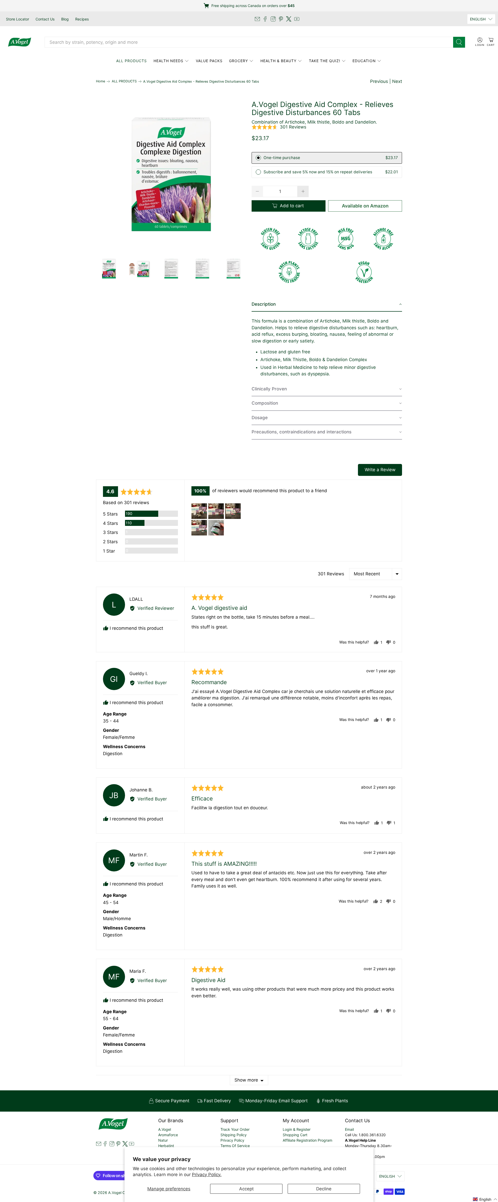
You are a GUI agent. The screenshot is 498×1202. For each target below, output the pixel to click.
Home (100, 81)
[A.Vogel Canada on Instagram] (273, 19)
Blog (65, 19)
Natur (163, 1140)
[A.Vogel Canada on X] (288, 19)
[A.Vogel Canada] (19, 42)
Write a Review (380, 469)
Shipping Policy (233, 1135)
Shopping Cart (295, 1135)
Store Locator (17, 19)
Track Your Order (235, 1129)
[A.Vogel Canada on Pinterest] (280, 19)
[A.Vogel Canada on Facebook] (265, 19)
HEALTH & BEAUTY (278, 61)
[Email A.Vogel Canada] (257, 19)
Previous (379, 81)
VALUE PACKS (209, 61)
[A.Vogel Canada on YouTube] (296, 19)
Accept (246, 1188)
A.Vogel (164, 1129)
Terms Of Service (235, 1145)
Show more (246, 1080)
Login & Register (296, 1129)
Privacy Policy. (207, 1174)
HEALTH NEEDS (168, 61)
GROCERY (238, 61)
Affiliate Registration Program (307, 1140)
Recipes (82, 19)
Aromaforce (168, 1135)
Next (397, 81)
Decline (323, 1188)
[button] (279, 127)
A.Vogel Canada (122, 1192)
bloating (318, 334)
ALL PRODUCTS (131, 61)
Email (349, 1129)
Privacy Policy (232, 1140)
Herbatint (166, 1145)
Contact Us (45, 19)
